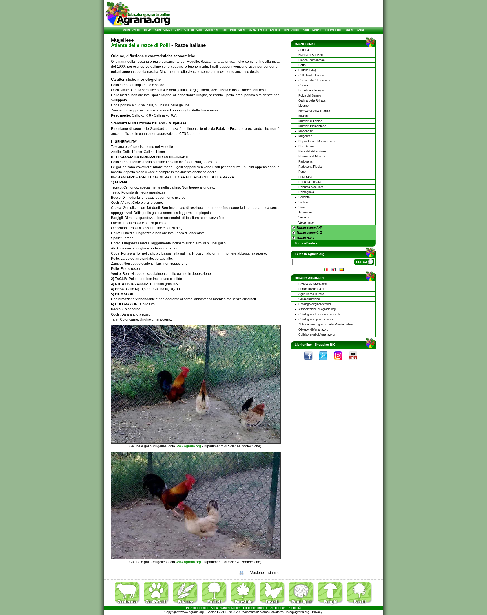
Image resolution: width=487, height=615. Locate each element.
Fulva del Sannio (309, 95)
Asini (126, 30)
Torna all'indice (306, 243)
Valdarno (304, 217)
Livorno (303, 105)
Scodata (304, 197)
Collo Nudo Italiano (311, 75)
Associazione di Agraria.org (317, 309)
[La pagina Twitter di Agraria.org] (326, 361)
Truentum (305, 212)
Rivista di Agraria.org (312, 283)
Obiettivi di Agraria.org (313, 329)
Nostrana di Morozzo (312, 156)
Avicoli (136, 30)
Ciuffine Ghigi (307, 70)
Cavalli (167, 30)
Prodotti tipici (332, 30)
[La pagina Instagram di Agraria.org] (341, 361)
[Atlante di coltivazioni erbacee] (187, 605)
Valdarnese (306, 222)
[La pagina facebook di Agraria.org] (311, 361)
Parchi (360, 30)
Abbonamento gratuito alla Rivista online (325, 324)
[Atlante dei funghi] (332, 605)
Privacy (317, 612)
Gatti (199, 30)
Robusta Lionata (309, 181)
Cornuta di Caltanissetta (314, 80)
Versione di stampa (265, 573)
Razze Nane (305, 237)
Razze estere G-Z (309, 232)
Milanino (303, 115)
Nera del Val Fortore (312, 151)
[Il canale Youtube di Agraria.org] (356, 361)
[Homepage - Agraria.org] (138, 25)
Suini (241, 30)
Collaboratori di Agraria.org (316, 334)
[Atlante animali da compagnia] (158, 605)
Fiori (286, 30)
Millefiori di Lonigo (310, 120)
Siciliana (303, 202)
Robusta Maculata (310, 187)
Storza (302, 207)
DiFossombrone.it (255, 607)
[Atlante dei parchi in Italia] (359, 605)
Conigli (189, 30)
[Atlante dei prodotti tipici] (303, 605)
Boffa (302, 65)
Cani (158, 30)
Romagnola (306, 192)
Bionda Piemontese (311, 60)
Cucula (303, 85)
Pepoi (302, 171)
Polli (233, 30)
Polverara (305, 176)
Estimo (316, 30)
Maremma (227, 607)
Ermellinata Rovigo (311, 90)
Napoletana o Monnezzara (316, 141)
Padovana (305, 161)
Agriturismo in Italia (311, 294)
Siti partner (277, 607)
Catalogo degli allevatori (314, 304)
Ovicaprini (211, 30)
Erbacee (275, 30)
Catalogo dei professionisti (316, 319)
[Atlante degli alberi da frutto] (216, 605)
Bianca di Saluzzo (310, 54)
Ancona (303, 49)
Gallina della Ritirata (311, 100)
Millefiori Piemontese (312, 126)
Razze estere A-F (309, 227)
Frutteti (262, 30)
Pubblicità (294, 607)
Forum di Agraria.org (312, 288)
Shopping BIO (325, 344)
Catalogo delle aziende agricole (319, 314)
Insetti (306, 30)
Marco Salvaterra (272, 612)
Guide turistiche (309, 299)
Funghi (348, 30)
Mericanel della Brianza (314, 110)
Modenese (305, 131)
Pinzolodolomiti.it (197, 607)
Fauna (252, 30)
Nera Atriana (306, 146)
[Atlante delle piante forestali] (245, 605)
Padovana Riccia (310, 166)
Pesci (224, 30)
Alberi (295, 30)
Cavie (178, 30)
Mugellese (305, 136)
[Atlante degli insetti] (274, 605)
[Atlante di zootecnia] (129, 605)
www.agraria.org (188, 446)
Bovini (148, 30)
